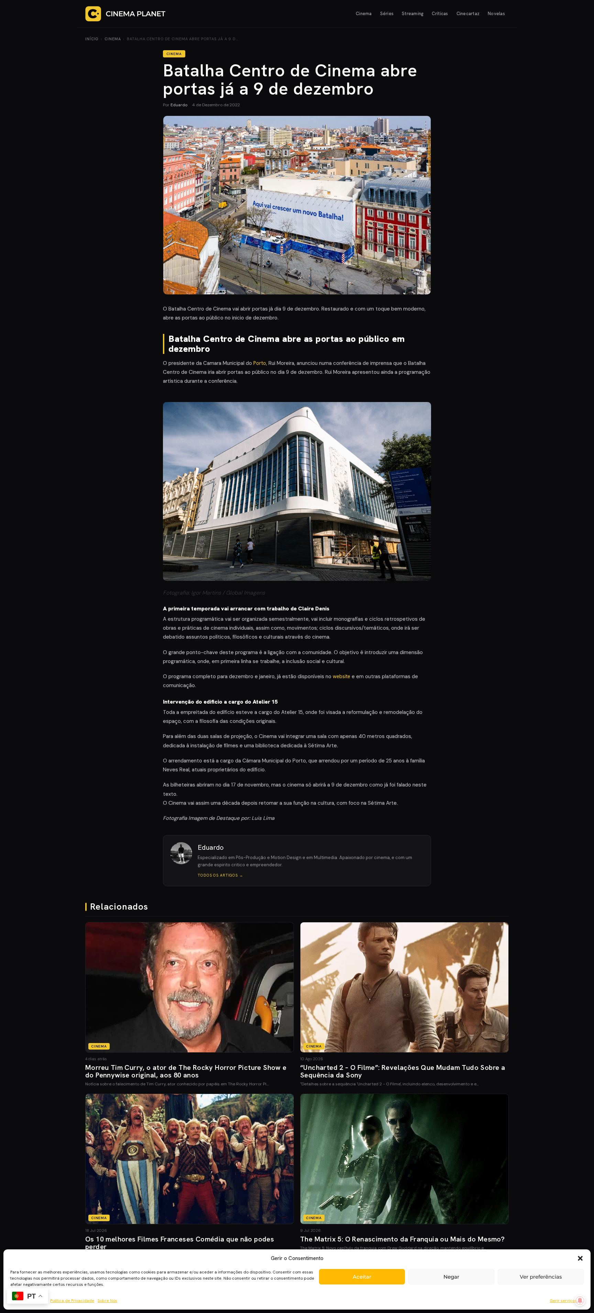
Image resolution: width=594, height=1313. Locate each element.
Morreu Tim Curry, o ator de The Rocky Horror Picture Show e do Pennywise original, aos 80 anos (186, 1071)
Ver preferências (541, 1276)
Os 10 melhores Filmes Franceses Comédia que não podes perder (179, 1243)
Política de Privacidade (72, 1300)
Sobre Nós (107, 1300)
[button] (580, 1258)
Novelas (496, 14)
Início (91, 38)
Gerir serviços (563, 1300)
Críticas (440, 14)
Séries (387, 14)
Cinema (364, 14)
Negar (451, 1276)
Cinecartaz (468, 14)
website (341, 676)
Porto (259, 363)
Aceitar (362, 1276)
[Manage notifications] (579, 1300)
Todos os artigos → (220, 875)
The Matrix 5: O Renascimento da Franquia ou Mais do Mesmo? (402, 1239)
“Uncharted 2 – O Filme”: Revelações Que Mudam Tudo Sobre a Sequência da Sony (402, 1071)
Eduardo (178, 105)
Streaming (413, 14)
